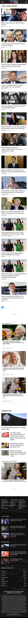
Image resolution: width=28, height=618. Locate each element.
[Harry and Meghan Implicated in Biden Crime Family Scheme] (14, 98)
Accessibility (21, 499)
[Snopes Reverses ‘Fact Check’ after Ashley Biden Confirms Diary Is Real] (14, 224)
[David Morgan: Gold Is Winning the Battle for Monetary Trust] (5, 445)
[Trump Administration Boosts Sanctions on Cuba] (5, 561)
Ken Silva (3, 47)
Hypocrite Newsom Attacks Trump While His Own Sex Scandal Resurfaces (13, 171)
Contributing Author (5, 194)
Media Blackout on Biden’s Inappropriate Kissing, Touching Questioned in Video (11, 149)
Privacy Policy (4, 508)
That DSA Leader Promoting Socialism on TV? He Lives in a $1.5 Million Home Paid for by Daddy (17, 436)
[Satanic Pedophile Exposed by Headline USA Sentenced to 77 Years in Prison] (5, 452)
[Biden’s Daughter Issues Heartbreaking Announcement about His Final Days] (14, 118)
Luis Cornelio (3, 68)
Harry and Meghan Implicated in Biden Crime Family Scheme (13, 107)
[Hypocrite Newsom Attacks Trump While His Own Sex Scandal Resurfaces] (14, 162)
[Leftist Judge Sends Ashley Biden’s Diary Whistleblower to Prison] (14, 245)
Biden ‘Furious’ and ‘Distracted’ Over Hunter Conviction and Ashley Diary (12, 212)
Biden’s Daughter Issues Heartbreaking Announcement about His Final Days (13, 127)
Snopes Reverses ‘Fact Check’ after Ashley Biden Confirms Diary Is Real (12, 233)
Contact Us (21, 504)
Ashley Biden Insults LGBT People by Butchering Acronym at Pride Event (13, 191)
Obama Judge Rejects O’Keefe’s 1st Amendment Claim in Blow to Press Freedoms (12, 298)
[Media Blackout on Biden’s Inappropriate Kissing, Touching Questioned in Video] (14, 139)
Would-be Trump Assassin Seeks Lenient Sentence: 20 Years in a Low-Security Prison (17, 535)
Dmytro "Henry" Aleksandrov (6, 235)
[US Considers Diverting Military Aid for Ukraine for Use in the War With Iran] (5, 528)
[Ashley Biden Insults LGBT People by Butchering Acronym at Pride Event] (14, 182)
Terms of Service (14, 501)
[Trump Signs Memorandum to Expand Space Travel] (14, 419)
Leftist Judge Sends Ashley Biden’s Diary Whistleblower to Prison (12, 254)
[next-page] (11, 307)
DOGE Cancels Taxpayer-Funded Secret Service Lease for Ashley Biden (13, 65)
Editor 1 (2, 26)
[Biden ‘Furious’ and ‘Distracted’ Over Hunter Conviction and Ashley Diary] (14, 203)
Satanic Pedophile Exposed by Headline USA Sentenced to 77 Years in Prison (18, 453)
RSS (11, 506)
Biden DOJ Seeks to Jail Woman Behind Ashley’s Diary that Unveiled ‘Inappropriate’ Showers (13, 275)
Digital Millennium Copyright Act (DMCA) (22, 507)
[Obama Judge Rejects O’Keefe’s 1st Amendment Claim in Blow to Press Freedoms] (14, 288)
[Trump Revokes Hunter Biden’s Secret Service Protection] (14, 35)
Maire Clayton (4, 88)
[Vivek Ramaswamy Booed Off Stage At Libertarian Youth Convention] (5, 521)
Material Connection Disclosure (13, 504)
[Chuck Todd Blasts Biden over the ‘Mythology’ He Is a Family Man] (14, 77)
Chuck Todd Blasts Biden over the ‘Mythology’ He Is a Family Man (12, 86)
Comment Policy (14, 499)
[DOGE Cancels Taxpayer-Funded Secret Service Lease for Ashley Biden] (14, 56)
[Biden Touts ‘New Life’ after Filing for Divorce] (14, 15)
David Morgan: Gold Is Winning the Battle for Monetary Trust (17, 445)
